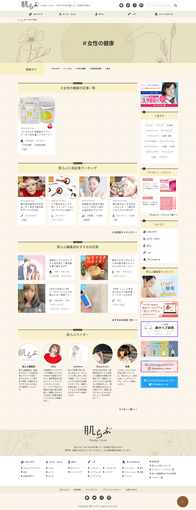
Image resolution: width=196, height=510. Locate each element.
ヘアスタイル (110, 468)
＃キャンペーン (152, 130)
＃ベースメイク (166, 130)
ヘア (149, 252)
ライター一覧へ (127, 409)
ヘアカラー (94, 468)
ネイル (51, 476)
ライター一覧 (157, 477)
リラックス (129, 468)
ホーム (20, 19)
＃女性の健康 (80, 68)
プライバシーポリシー (112, 489)
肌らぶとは (64, 489)
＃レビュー (150, 125)
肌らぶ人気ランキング (161, 465)
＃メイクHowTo (150, 141)
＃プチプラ (163, 157)
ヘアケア (109, 472)
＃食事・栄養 (166, 136)
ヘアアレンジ (95, 472)
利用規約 (77, 489)
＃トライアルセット (151, 146)
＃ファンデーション (166, 141)
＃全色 (172, 146)
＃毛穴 (153, 157)
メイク (51, 472)
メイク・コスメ (152, 238)
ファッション (130, 472)
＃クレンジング (167, 152)
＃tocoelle (55, 68)
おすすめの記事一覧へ (123, 320)
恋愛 (141, 472)
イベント (128, 476)
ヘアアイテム (95, 476)
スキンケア (152, 231)
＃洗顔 (164, 146)
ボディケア (75, 468)
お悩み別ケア (28, 476)
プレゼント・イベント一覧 (163, 469)
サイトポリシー (92, 489)
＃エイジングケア (152, 152)
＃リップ (160, 125)
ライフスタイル (153, 259)
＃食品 (107, 68)
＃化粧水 (169, 125)
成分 (25, 472)
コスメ (51, 468)
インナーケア (76, 472)
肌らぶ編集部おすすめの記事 (164, 473)
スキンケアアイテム (31, 468)
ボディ (149, 245)
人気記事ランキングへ (123, 232)
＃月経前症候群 (95, 68)
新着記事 (155, 461)
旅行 (141, 468)
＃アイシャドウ (153, 136)
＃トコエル (67, 68)
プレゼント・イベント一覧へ (162, 215)
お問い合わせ (131, 489)
